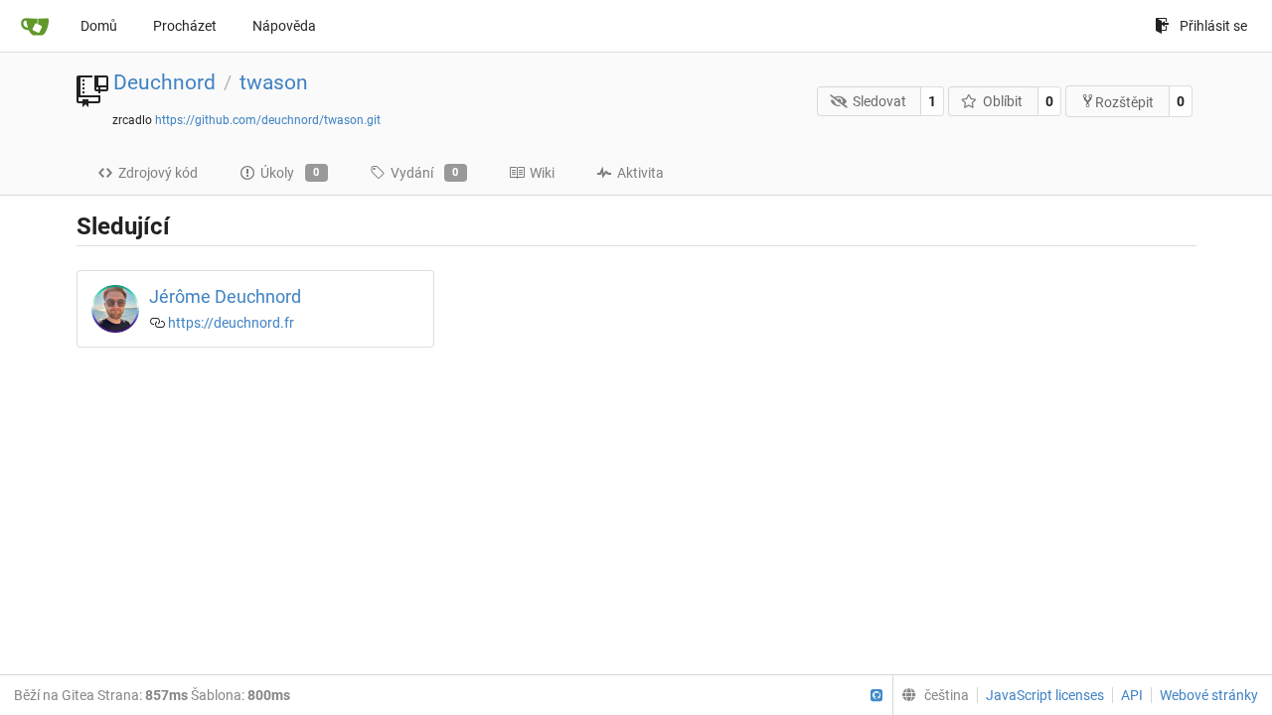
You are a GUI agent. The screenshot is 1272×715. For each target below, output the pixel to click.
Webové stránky (1209, 695)
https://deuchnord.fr (231, 323)
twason (273, 82)
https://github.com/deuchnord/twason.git (268, 120)
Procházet (185, 26)
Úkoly (290, 173)
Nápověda (284, 26)
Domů (98, 26)
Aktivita (640, 173)
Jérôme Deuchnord (225, 296)
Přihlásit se (1213, 26)
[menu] (930, 695)
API (1132, 695)
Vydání (425, 173)
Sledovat (879, 101)
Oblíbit (1003, 101)
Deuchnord (164, 82)
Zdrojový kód (158, 173)
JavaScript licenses (1045, 695)
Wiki (542, 173)
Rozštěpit (1124, 102)
